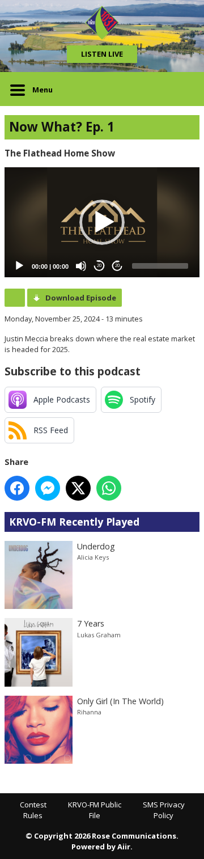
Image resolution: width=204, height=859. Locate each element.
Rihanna (89, 712)
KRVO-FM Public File (94, 810)
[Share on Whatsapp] (108, 488)
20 (99, 265)
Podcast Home (15, 298)
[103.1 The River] (102, 23)
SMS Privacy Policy (164, 810)
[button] (102, 222)
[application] (102, 222)
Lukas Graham (99, 635)
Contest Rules (33, 810)
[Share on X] (78, 488)
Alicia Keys (93, 557)
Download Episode (80, 298)
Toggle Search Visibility (182, 89)
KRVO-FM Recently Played (74, 521)
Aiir (123, 846)
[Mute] (81, 266)
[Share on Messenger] (47, 488)
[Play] (19, 266)
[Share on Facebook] (17, 488)
